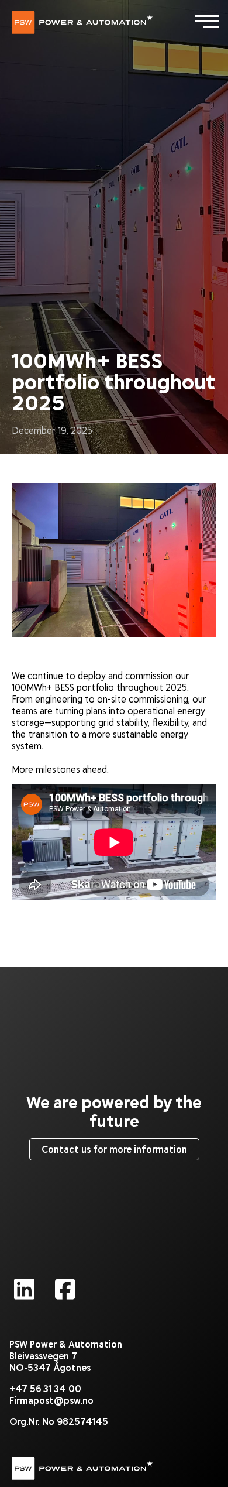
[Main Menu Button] (207, 21)
